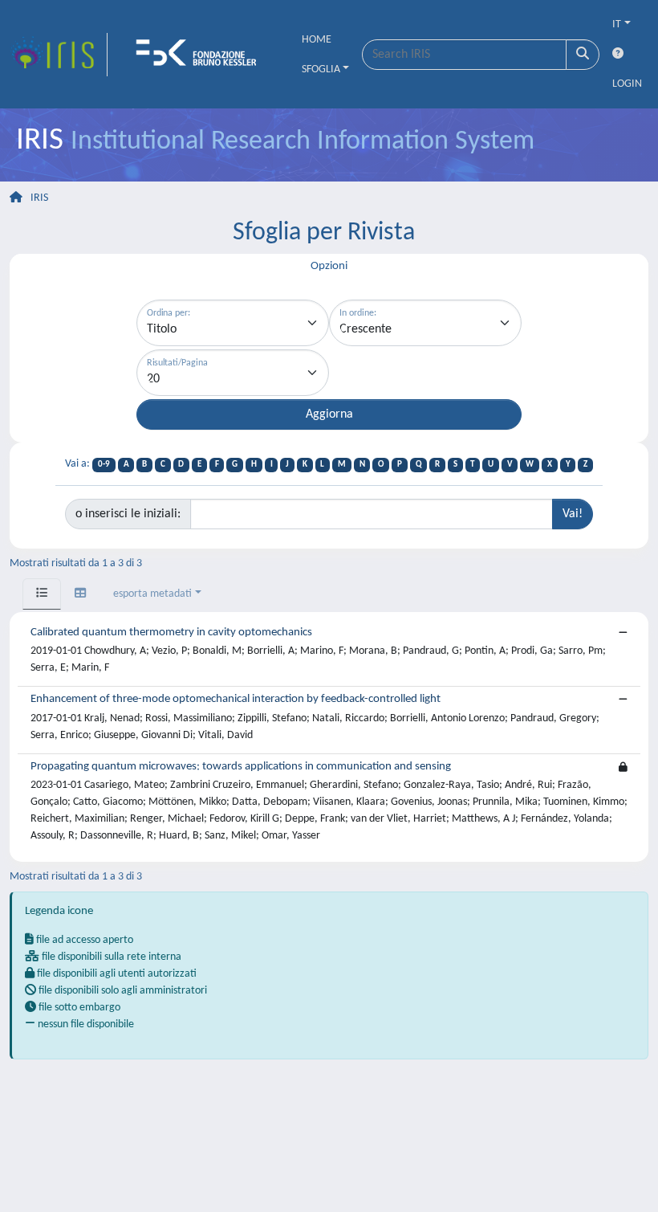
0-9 (104, 464)
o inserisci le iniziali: (128, 514)
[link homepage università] (201, 54)
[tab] (41, 594)
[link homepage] (59, 54)
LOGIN (627, 84)
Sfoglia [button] (321, 69)
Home (316, 40)
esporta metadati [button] (152, 594)
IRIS (39, 198)
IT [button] (616, 24)
